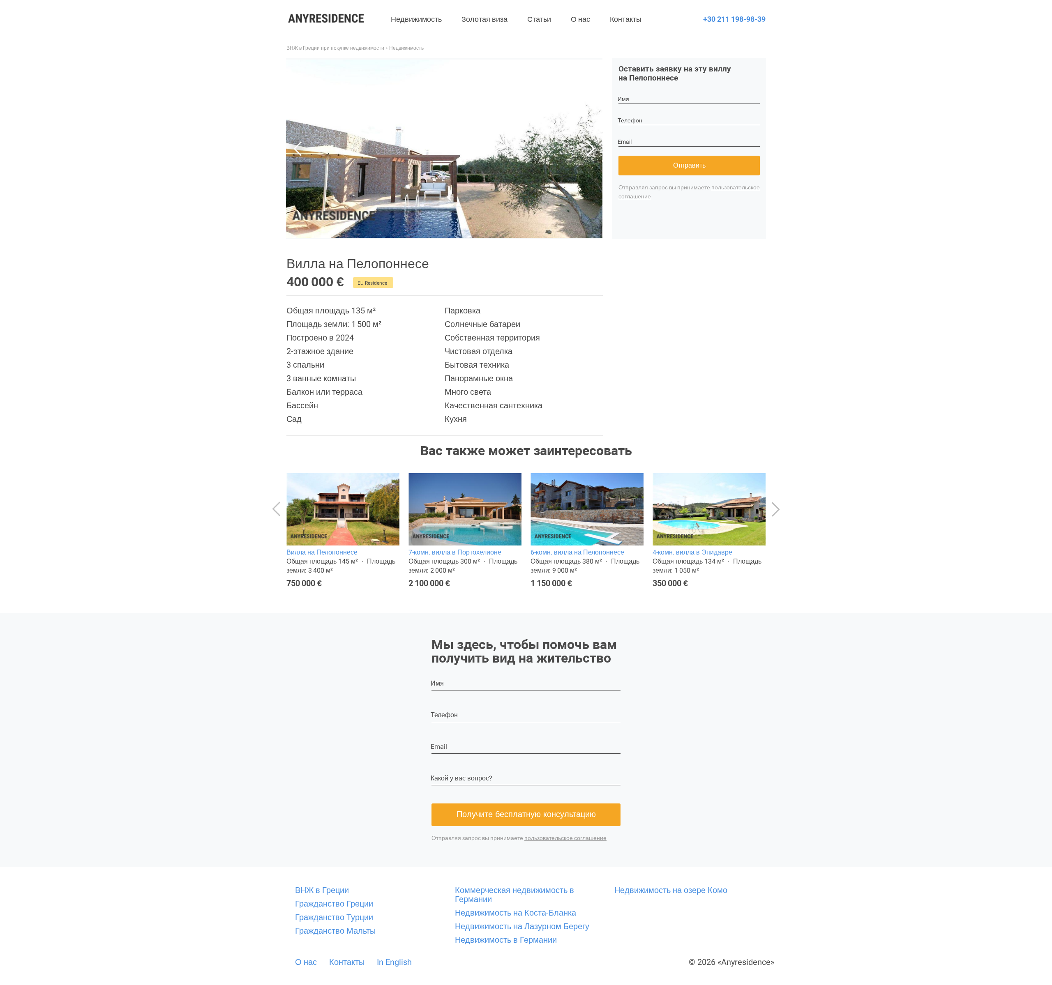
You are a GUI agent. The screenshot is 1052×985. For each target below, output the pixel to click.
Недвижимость (416, 19)
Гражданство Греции (334, 904)
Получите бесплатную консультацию (526, 814)
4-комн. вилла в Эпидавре (692, 552)
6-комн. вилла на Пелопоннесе (577, 552)
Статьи (539, 19)
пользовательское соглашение (565, 838)
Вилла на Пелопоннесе (322, 552)
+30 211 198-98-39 (734, 19)
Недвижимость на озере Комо (670, 890)
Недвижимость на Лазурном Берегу (522, 926)
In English (394, 962)
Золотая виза (484, 19)
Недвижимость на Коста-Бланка (515, 913)
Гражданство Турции (334, 917)
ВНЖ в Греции (322, 890)
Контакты (625, 19)
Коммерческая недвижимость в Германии (514, 894)
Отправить (689, 165)
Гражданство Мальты (335, 931)
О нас (580, 19)
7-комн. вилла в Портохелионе (454, 552)
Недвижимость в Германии (506, 940)
